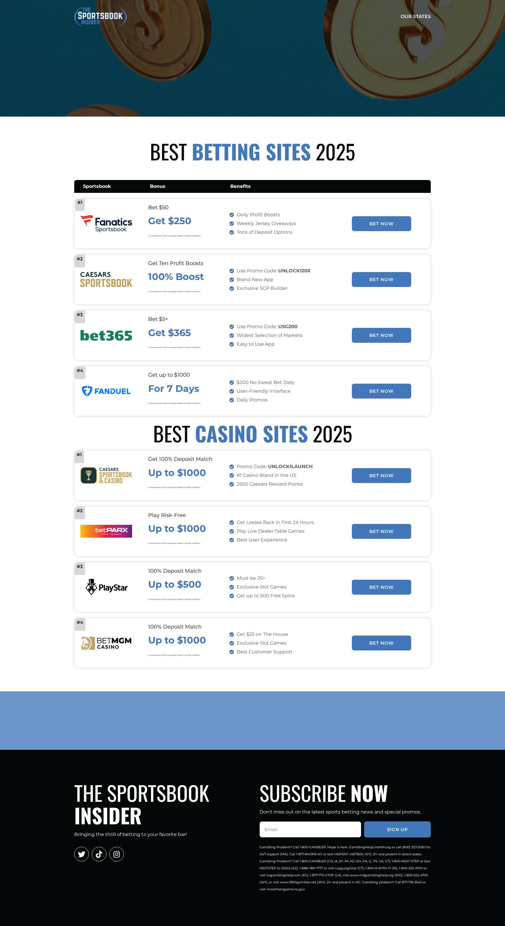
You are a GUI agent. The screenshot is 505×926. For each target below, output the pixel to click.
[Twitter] (81, 854)
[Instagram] (116, 854)
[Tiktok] (99, 854)
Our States (416, 16)
